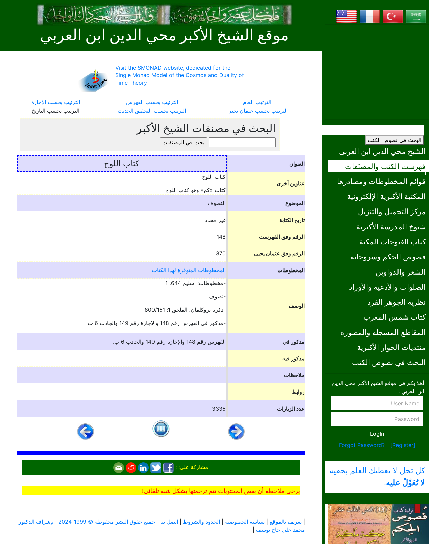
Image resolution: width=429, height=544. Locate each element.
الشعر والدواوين (401, 271)
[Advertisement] (377, 72)
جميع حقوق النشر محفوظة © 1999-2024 (106, 521)
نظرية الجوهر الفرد (396, 301)
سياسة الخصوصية (245, 521)
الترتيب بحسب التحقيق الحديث (152, 110)
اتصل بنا (169, 521)
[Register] (402, 445)
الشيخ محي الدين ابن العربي (382, 151)
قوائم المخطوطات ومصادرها (381, 181)
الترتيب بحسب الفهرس (152, 102)
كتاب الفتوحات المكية (392, 241)
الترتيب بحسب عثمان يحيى (257, 110)
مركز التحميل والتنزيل (392, 211)
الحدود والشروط (201, 521)
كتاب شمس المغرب (394, 316)
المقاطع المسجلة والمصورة (383, 332)
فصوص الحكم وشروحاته (388, 256)
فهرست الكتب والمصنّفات (385, 166)
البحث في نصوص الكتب (394, 140)
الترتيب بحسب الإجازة (55, 102)
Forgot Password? (362, 445)
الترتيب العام (257, 102)
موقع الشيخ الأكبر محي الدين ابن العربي (164, 35)
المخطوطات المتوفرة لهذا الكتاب (189, 270)
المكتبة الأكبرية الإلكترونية (386, 196)
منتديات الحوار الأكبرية (391, 347)
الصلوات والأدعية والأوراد (387, 286)
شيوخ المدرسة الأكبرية (391, 226)
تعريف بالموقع (286, 521)
